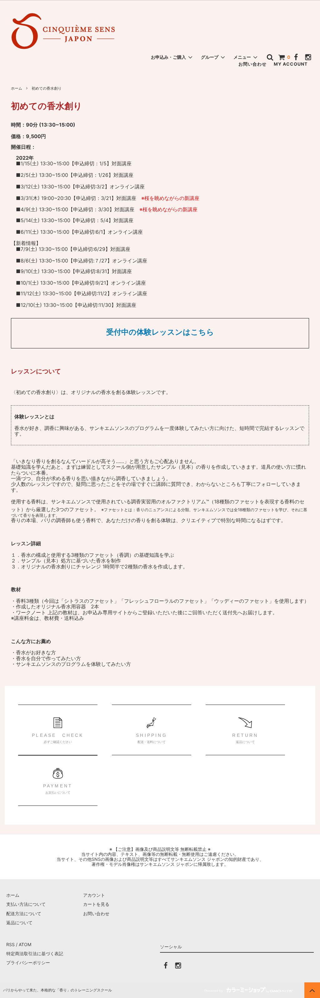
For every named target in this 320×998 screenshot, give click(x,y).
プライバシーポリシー (28, 962)
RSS (10, 944)
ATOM (25, 944)
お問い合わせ (252, 64)
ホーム (16, 88)
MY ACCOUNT (291, 64)
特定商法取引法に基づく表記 (34, 953)
